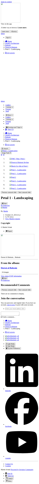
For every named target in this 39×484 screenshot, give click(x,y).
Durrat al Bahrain (9, 268)
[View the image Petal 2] (13, 177)
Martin (5, 211)
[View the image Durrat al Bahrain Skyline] (19, 162)
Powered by (22, 470)
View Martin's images (12, 219)
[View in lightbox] (9, 151)
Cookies (8, 466)
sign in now (11, 305)
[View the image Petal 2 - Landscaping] (18, 181)
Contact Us (9, 464)
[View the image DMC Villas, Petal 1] (17, 159)
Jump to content (6, 2)
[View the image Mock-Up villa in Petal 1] (19, 166)
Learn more (5, 31)
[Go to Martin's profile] (4, 207)
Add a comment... (9, 317)
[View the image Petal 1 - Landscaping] (18, 170)
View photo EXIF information (11, 276)
